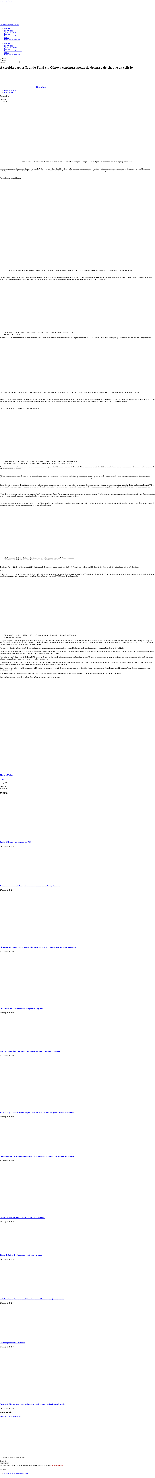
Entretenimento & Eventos (13, 36)
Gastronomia (8, 30)
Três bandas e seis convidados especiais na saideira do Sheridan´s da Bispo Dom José (30, 886)
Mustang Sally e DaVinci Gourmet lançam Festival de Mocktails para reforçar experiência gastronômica (37, 1112)
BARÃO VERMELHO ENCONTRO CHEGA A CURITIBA (22, 1218)
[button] (77, 100)
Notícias (7, 28)
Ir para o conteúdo (6, 1)
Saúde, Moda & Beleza (12, 40)
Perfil (2, 779)
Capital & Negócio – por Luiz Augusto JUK (15, 842)
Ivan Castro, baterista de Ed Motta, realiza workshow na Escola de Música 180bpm (30, 1051)
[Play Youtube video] (77, 224)
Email (2, 1461)
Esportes (7, 34)
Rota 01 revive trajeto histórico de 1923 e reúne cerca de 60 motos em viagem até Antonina (32, 1299)
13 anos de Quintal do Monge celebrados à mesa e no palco (21, 1255)
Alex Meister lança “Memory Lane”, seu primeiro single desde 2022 (24, 1008)
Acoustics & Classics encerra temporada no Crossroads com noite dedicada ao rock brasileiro (33, 1404)
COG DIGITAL (93, 1477)
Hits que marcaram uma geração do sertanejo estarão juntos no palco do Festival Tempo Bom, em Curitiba (38, 947)
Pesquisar (3, 58)
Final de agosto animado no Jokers (12, 1343)
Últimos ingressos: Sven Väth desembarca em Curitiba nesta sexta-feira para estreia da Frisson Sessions (37, 1156)
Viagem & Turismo (10, 32)
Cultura (6, 38)
